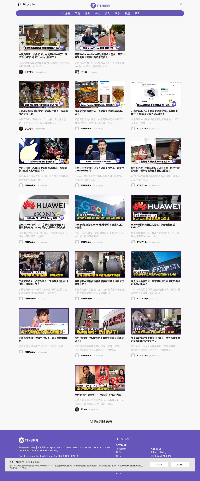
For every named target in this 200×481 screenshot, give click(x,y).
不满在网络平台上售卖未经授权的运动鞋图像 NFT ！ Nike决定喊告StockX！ (154, 112)
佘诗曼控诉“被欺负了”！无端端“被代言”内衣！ (99, 394)
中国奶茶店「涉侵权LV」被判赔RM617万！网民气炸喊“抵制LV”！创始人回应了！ (43, 56)
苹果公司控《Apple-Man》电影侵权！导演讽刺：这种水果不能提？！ (43, 169)
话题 (77, 13)
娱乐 (117, 13)
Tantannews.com (27, 447)
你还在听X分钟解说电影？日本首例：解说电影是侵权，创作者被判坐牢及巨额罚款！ (155, 169)
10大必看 (65, 13)
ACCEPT (180, 465)
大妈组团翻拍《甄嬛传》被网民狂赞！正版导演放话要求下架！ (43, 112)
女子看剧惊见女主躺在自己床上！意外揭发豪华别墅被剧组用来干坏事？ (155, 339)
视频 (127, 13)
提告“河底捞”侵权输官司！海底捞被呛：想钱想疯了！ (99, 339)
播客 (137, 13)
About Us (156, 448)
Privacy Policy (159, 452)
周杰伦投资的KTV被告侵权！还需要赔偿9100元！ (43, 339)
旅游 (87, 13)
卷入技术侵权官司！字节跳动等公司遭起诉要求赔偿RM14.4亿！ (155, 282)
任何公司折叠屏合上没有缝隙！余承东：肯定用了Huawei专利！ (99, 169)
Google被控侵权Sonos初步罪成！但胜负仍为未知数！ (99, 226)
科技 (97, 13)
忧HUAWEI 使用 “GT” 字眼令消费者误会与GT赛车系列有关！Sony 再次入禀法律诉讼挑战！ (43, 226)
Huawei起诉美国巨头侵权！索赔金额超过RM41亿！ (153, 226)
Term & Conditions (161, 455)
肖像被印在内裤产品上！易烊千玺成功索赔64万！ (99, 112)
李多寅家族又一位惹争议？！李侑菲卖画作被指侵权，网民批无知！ (43, 282)
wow (118, 473)
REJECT (159, 465)
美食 (107, 13)
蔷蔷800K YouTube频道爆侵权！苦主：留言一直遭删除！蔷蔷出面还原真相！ (100, 56)
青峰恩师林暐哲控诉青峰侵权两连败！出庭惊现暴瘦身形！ (99, 282)
